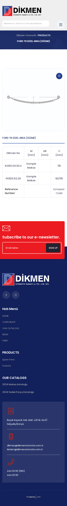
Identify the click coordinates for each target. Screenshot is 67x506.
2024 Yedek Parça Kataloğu (18, 392)
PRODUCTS (44, 35)
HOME (5, 315)
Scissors (6, 365)
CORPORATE (8, 322)
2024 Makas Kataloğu (14, 384)
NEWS (5, 334)
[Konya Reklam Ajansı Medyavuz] (33, 497)
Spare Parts (8, 359)
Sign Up (53, 247)
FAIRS (5, 340)
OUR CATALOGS (10, 328)
